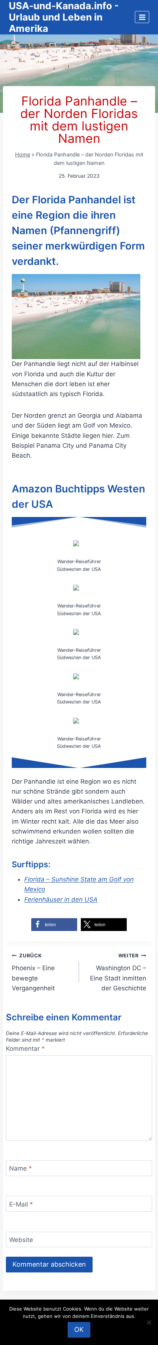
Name (20, 1168)
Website (21, 1240)
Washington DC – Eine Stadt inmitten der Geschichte (118, 972)
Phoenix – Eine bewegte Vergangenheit (33, 972)
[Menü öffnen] (142, 17)
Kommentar (25, 1048)
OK (79, 1329)
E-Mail (21, 1204)
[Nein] (148, 1322)
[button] (54, 924)
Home (22, 154)
